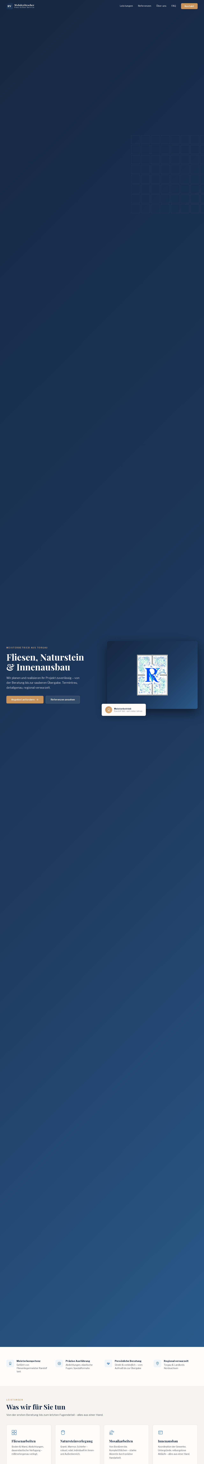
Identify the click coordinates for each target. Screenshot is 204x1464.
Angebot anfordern (23, 699)
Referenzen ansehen (63, 699)
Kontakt (189, 6)
